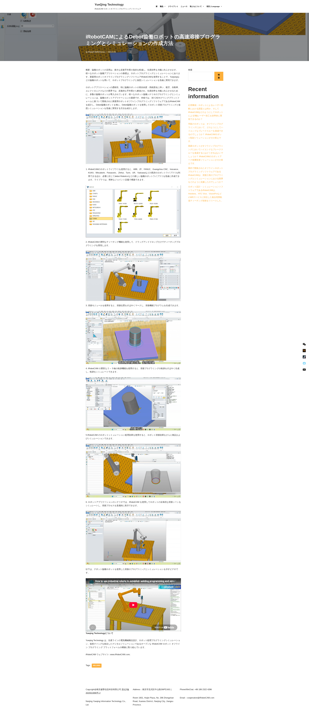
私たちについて (196, 6)
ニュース (184, 6)
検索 (190, 70)
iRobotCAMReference (96, 52)
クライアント (173, 6)
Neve (88, 711)
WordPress (108, 711)
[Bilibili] (304, 363)
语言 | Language (213, 6)
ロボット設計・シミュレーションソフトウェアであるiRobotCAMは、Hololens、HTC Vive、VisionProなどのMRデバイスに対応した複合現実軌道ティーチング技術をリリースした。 (205, 194)
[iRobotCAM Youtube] (304, 369)
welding (96, 665)
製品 (161, 6)
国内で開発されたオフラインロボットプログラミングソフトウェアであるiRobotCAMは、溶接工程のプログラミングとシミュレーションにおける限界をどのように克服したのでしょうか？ (205, 175)
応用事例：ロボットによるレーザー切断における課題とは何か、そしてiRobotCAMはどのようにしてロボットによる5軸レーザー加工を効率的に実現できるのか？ (205, 112)
